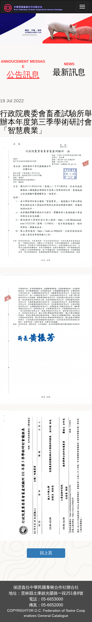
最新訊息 (69, 72)
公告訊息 (23, 74)
